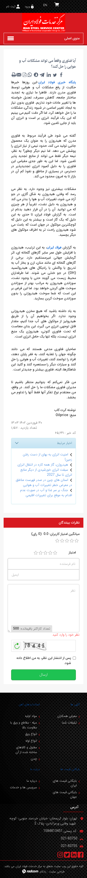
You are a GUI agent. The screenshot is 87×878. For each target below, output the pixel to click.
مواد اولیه (31, 716)
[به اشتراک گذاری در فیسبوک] (61, 74)
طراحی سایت (57, 871)
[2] (40, 553)
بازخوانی (17, 645)
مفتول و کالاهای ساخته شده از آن (26, 750)
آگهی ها (75, 704)
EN (45, 5)
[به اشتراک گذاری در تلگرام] (42, 74)
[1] (36, 553)
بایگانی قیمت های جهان (65, 795)
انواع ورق (31, 734)
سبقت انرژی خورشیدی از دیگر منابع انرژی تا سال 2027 (46, 472)
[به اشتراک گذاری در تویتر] (55, 74)
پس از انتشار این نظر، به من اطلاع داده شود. (43, 661)
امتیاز (72, 552)
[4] (50, 553)
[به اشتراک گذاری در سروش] (36, 74)
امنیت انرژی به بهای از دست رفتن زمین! (47, 457)
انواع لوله (31, 740)
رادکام (43, 871)
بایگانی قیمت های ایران (65, 783)
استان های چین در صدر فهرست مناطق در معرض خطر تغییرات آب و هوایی (44, 482)
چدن (34, 758)
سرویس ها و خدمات (23, 787)
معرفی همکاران (67, 716)
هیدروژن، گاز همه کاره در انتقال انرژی (42, 464)
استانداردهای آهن (29, 704)
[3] (45, 553)
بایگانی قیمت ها (70, 769)
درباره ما (35, 769)
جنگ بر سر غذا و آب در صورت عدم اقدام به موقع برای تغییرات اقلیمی (46, 492)
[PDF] (24, 74)
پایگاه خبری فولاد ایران (57, 82)
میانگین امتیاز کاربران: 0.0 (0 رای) (55, 534)
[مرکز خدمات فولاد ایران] (43, 23)
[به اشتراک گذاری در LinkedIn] (48, 74)
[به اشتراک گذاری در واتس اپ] (30, 74)
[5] (55, 553)
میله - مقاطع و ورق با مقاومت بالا (23, 725)
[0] (57, 541)
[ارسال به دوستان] (19, 74)
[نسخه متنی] (14, 74)
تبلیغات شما (69, 722)
